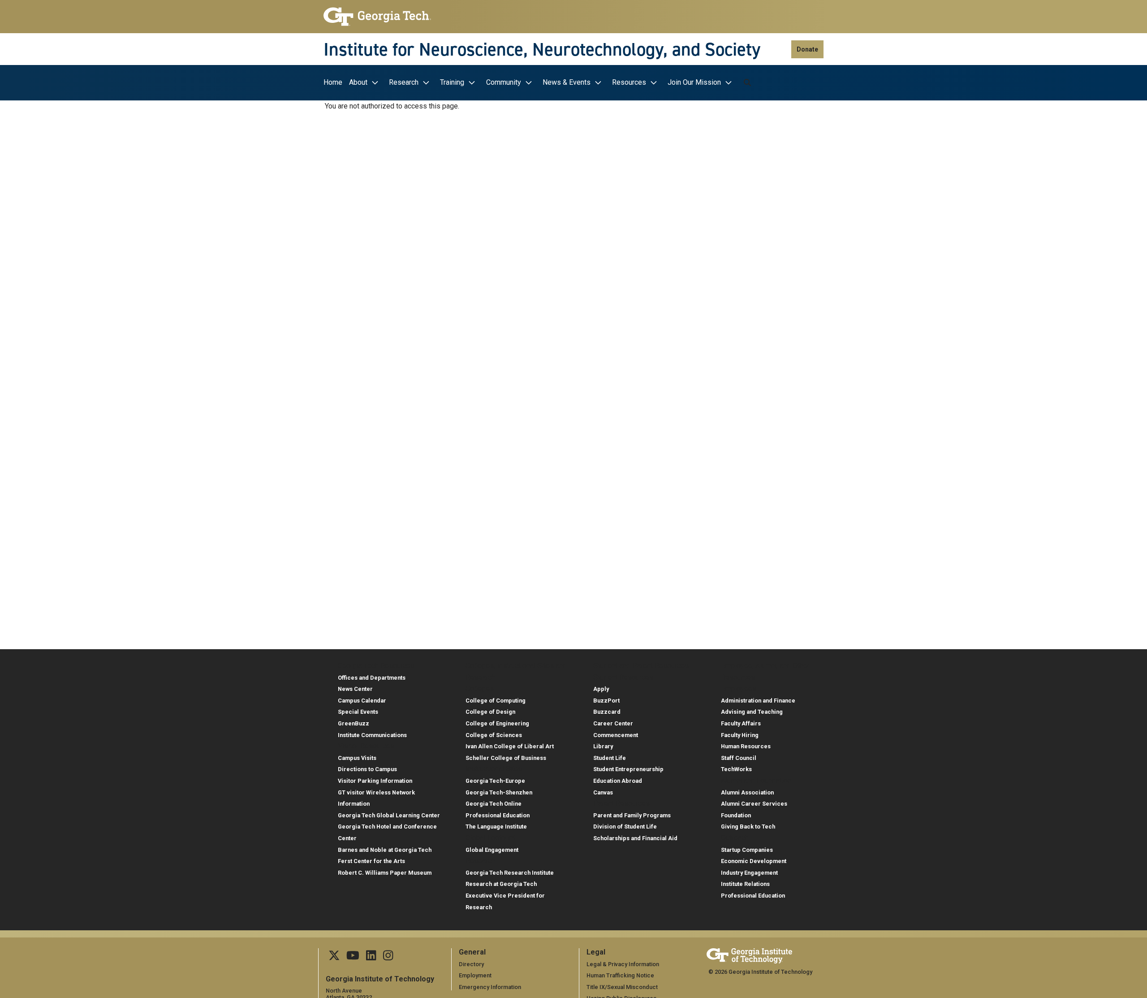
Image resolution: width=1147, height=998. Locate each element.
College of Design (490, 711)
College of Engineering (497, 723)
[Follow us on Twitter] (334, 958)
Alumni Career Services (754, 803)
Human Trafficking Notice (620, 975)
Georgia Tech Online (494, 803)
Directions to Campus (367, 769)
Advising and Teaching (752, 711)
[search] (747, 82)
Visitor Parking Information (375, 780)
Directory (471, 964)
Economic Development (753, 861)
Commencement (615, 735)
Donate (807, 49)
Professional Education (498, 815)
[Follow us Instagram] (388, 958)
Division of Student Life (625, 826)
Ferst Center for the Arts (371, 861)
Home (332, 82)
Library (603, 746)
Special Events (358, 711)
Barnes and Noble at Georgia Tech (384, 849)
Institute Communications (372, 735)
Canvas (603, 792)
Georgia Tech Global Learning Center (389, 815)
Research (403, 82)
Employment (475, 975)
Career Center (613, 723)
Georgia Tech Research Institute (510, 872)
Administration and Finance (758, 700)
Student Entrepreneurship (628, 769)
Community (503, 82)
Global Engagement (492, 849)
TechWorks (736, 769)
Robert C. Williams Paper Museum (384, 872)
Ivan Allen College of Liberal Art (510, 746)
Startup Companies (747, 849)
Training (452, 82)
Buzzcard (607, 711)
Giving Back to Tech (748, 826)
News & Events (567, 82)
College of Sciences (494, 735)
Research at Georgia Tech (501, 884)
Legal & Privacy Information (622, 964)
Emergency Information (490, 987)
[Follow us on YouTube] (352, 958)
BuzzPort (606, 700)
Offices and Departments (371, 677)
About (358, 82)
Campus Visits (357, 758)
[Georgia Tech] (377, 16)
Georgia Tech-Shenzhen (499, 792)
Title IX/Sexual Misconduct (622, 987)
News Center (355, 689)
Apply (601, 689)
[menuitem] (335, 82)
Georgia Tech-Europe (495, 780)
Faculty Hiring (740, 735)
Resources (629, 82)
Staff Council (738, 758)
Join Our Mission (694, 82)
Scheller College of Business (506, 758)
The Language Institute (496, 826)
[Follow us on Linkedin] (371, 958)
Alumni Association (747, 792)
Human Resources (746, 746)
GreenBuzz (353, 723)
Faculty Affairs (741, 723)
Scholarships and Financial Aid (635, 838)
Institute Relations (745, 884)
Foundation (736, 815)
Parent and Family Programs (632, 815)
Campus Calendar (362, 700)
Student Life (609, 758)
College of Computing (496, 700)
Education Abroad (617, 780)
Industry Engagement (749, 872)
